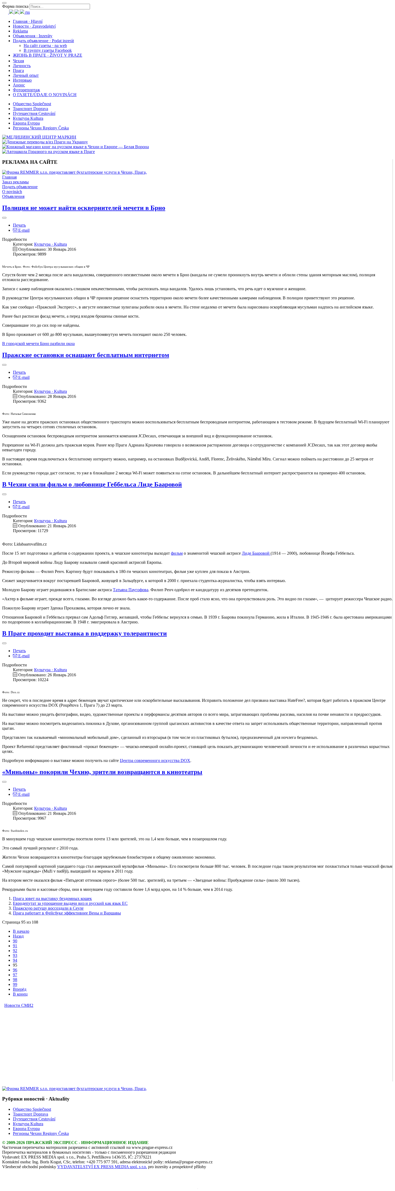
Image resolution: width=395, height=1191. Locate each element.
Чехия (18, 61)
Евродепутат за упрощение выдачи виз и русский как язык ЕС (70, 903)
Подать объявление (20, 186)
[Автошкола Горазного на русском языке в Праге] (48, 151)
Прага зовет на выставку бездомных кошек (52, 898)
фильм (177, 553)
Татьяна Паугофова (130, 589)
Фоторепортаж (26, 90)
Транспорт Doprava (30, 108)
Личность (22, 65)
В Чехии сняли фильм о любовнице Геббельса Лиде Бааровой (92, 484)
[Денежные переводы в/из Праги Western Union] (45, 142)
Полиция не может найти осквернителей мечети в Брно (83, 207)
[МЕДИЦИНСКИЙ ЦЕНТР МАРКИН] (39, 137)
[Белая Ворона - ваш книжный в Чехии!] (75, 146)
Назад (18, 936)
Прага (18, 70)
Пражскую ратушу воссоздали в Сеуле (48, 908)
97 (15, 974)
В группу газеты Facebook (48, 50)
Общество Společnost (32, 103)
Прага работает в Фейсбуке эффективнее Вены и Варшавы (67, 913)
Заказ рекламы (15, 182)
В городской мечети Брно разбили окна (38, 343)
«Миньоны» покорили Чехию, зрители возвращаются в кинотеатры (102, 771)
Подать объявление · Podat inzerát (43, 40)
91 (15, 945)
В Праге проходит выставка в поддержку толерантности (84, 633)
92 (15, 950)
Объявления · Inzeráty (32, 36)
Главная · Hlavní (27, 21)
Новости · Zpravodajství (34, 26)
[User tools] (4, 218)
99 (15, 984)
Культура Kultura (28, 118)
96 (15, 970)
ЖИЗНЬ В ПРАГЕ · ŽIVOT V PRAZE (47, 55)
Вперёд (19, 989)
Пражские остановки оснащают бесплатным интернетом (85, 354)
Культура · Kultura (50, 244)
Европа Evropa (26, 123)
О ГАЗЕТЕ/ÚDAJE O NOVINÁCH (45, 94)
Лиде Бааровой (256, 553)
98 (15, 979)
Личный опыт (26, 75)
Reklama (20, 31)
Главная (9, 177)
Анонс (19, 85)
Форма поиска (15, 6)
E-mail (23, 230)
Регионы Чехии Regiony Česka (41, 128)
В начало (21, 931)
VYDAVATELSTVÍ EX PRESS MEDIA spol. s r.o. (102, 1166)
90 (15, 941)
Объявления (13, 196)
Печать (19, 225)
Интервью (22, 80)
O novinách (12, 191)
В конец (20, 994)
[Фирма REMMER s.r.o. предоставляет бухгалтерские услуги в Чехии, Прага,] (74, 172)
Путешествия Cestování (34, 113)
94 (15, 960)
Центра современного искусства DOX (155, 760)
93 (15, 955)
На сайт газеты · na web (45, 45)
